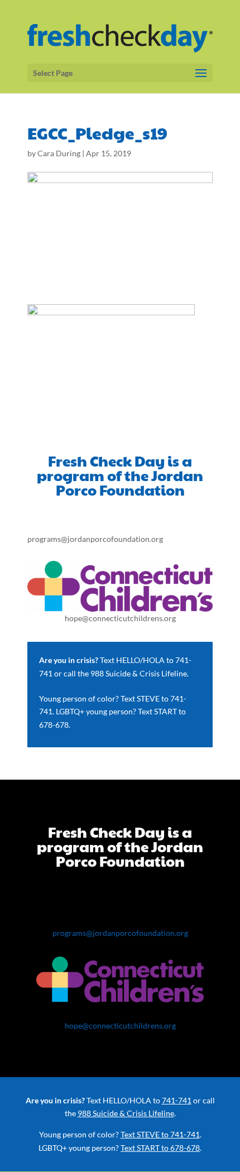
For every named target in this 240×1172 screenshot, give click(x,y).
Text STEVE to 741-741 (160, 1134)
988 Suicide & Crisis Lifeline (138, 673)
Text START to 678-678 (160, 1147)
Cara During (58, 153)
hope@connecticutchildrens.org (120, 618)
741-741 (176, 1100)
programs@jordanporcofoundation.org (95, 539)
